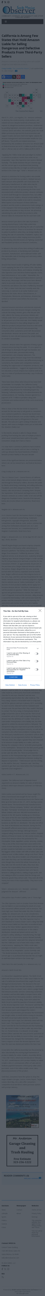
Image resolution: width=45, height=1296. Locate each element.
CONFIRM (14, 677)
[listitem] (22, 648)
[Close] (41, 611)
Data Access (22, 685)
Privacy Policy (35, 685)
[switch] (36, 654)
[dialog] (22, 648)
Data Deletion (10, 685)
